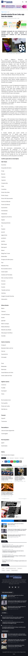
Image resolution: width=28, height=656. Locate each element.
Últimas (20, 520)
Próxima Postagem (22, 498)
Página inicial (3, 11)
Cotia (8, 11)
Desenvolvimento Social (11, 568)
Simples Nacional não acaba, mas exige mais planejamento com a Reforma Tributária (17, 640)
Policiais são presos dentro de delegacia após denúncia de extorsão (14, 561)
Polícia (3, 570)
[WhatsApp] (14, 461)
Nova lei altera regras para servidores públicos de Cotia (16, 524)
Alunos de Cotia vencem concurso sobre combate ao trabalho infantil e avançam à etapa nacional (7, 478)
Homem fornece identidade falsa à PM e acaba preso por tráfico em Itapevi (16, 646)
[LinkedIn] (17, 461)
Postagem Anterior (5, 498)
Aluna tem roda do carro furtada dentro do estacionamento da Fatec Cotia (17, 535)
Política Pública (14, 570)
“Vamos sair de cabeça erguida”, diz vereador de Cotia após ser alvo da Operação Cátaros (17, 530)
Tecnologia (22, 458)
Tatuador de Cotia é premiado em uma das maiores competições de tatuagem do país (20, 478)
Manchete (11, 458)
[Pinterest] (11, 461)
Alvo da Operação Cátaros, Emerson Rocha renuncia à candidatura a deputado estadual (17, 634)
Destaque (20, 568)
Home (14, 654)
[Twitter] (8, 461)
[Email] (20, 461)
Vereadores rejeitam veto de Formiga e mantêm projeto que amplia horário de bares (7, 493)
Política (8, 570)
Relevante (16, 458)
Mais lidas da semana (8, 520)
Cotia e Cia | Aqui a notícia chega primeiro (17, 652)
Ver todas (25, 465)
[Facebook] (6, 461)
